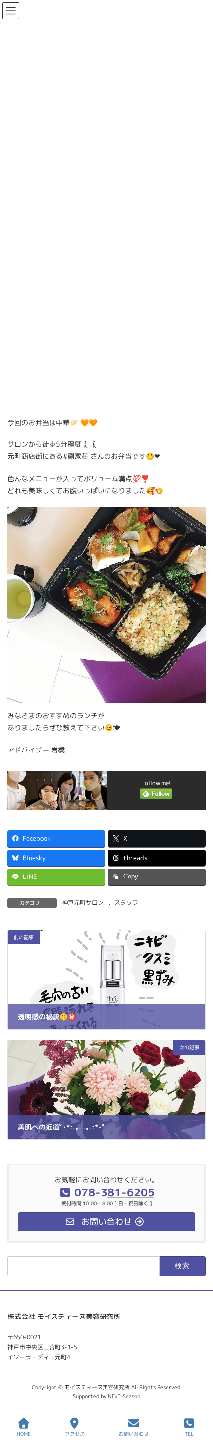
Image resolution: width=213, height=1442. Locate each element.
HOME (24, 1433)
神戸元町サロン (83, 902)
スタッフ (126, 902)
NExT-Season (124, 1395)
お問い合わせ (134, 1433)
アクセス (75, 1433)
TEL (189, 1433)
